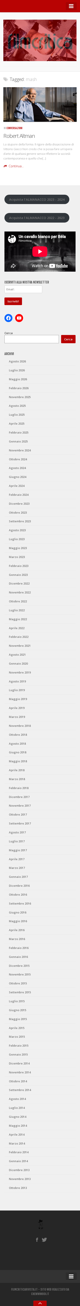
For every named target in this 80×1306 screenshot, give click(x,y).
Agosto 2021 (17, 655)
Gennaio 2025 (18, 441)
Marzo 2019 (17, 717)
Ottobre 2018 (18, 735)
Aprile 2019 (16, 708)
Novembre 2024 (20, 450)
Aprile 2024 (16, 486)
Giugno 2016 (17, 912)
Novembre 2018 (20, 726)
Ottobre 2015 (18, 983)
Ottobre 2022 (18, 601)
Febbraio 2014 (18, 1152)
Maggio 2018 (18, 761)
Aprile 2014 (16, 1134)
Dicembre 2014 (19, 1063)
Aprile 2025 (16, 424)
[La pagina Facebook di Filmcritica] (37, 1239)
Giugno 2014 (17, 1117)
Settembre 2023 (20, 521)
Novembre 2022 (20, 592)
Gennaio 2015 (18, 1054)
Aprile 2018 (16, 770)
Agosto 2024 (17, 468)
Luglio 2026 (17, 370)
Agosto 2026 (17, 361)
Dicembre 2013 (19, 1170)
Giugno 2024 (17, 477)
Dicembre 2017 (19, 797)
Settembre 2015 (20, 992)
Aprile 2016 (16, 930)
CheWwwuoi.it (40, 1294)
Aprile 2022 (16, 628)
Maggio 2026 (18, 379)
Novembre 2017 (20, 806)
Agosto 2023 (17, 530)
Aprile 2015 (16, 1028)
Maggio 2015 (18, 1019)
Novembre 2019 (20, 672)
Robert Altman (19, 135)
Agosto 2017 (17, 832)
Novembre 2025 (20, 397)
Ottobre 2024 (18, 459)
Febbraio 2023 (18, 566)
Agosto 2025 (17, 406)
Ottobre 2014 (18, 1081)
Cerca (8, 333)
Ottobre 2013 (18, 1188)
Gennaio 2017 (18, 877)
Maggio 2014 (18, 1126)
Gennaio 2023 (18, 575)
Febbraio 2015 (18, 1046)
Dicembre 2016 (19, 886)
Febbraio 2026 (18, 388)
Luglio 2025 (17, 415)
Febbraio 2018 (18, 788)
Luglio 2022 (17, 610)
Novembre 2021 (20, 646)
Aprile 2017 (16, 859)
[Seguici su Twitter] (44, 1239)
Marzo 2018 (17, 779)
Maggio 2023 (18, 548)
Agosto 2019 (17, 681)
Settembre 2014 (20, 1090)
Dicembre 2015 (19, 966)
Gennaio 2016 (18, 957)
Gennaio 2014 (18, 1161)
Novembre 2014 (20, 1072)
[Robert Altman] (40, 104)
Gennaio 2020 (18, 663)
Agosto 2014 (17, 1099)
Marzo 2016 (17, 939)
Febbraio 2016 (18, 948)
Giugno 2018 (17, 752)
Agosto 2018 (17, 744)
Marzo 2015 (17, 1037)
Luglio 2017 (17, 841)
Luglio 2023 (17, 539)
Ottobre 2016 (18, 895)
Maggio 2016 (18, 921)
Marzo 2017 (17, 868)
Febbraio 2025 (18, 432)
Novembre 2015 (20, 974)
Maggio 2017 (18, 850)
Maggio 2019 (18, 699)
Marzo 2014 (17, 1143)
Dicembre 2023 (19, 504)
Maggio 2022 (18, 619)
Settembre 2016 (20, 903)
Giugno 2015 (17, 1010)
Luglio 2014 (17, 1108)
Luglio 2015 (17, 1001)
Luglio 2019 (17, 690)
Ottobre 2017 (18, 814)
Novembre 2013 (20, 1179)
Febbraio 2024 (18, 495)
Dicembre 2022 (19, 583)
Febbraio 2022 (18, 637)
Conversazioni (14, 128)
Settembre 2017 (20, 823)
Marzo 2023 (17, 557)
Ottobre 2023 (18, 512)
